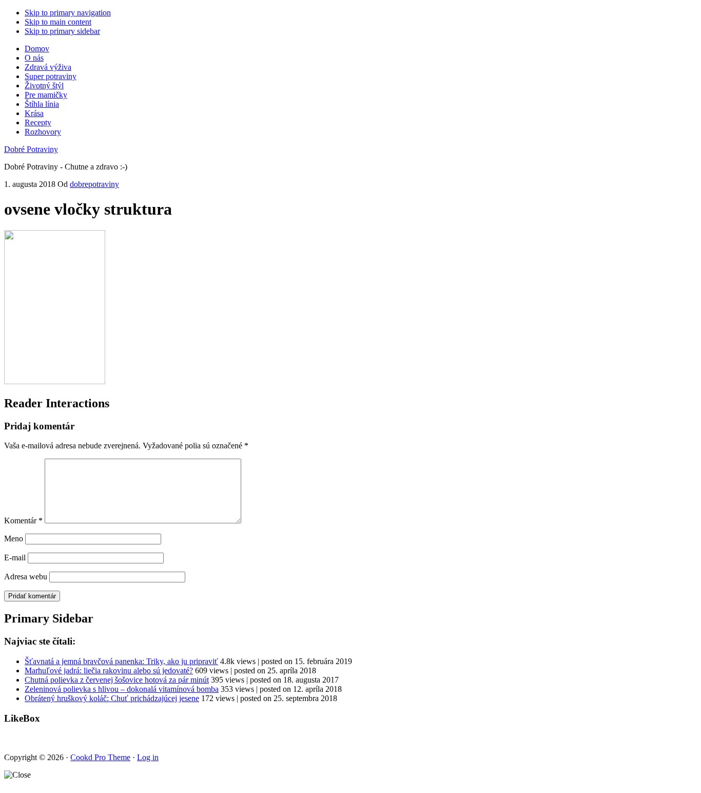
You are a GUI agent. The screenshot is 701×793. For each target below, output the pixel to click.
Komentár (23, 520)
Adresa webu (25, 576)
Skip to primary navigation (68, 12)
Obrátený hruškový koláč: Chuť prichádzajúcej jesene (112, 698)
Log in (148, 757)
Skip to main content (58, 21)
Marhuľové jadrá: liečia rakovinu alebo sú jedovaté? (109, 670)
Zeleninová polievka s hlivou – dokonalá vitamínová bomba (122, 689)
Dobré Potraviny (31, 149)
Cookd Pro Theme (100, 757)
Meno (13, 538)
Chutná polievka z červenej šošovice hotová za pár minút (117, 679)
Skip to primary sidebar (62, 31)
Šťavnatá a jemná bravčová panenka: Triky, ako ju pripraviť (121, 661)
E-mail (15, 557)
